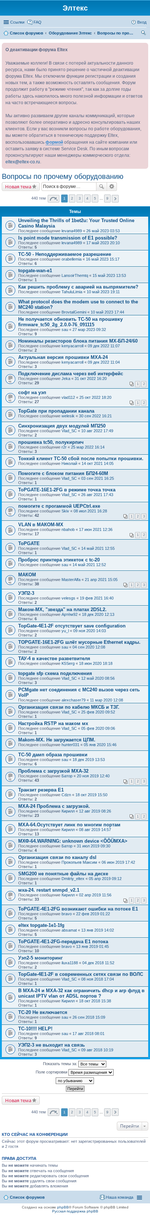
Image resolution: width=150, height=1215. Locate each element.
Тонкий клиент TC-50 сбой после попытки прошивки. (80, 458)
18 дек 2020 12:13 (98, 614)
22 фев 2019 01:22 (93, 914)
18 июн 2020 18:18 (95, 663)
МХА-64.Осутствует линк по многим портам (69, 824)
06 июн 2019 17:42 (118, 862)
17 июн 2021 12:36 (95, 529)
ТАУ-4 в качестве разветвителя (54, 658)
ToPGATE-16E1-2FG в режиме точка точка (66, 489)
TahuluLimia (72, 292)
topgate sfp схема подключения (55, 673)
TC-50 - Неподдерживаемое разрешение (64, 254)
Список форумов (27, 1197)
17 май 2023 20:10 (103, 243)
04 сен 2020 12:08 (88, 647)
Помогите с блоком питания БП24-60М (63, 473)
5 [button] (95, 198)
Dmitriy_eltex (73, 878)
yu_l (65, 631)
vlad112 (68, 397)
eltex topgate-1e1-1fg (41, 925)
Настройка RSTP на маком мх (53, 723)
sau (65, 329)
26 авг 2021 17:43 (97, 494)
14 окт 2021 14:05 (98, 463)
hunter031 (70, 744)
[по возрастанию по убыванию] (75, 1080)
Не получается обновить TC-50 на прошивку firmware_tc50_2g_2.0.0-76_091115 (70, 321)
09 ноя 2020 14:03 (89, 631)
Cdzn (66, 795)
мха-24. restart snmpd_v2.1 (48, 890)
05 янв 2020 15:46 (100, 744)
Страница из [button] (53, 198)
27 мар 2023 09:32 (89, 329)
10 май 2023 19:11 (103, 292)
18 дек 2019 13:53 (88, 759)
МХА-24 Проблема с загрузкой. (54, 806)
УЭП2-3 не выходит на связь (51, 1045)
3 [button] (80, 198)
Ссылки (17, 22)
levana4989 (72, 231)
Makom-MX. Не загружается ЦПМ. (56, 739)
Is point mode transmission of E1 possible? (67, 238)
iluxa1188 (70, 963)
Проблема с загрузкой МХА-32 (53, 771)
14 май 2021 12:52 (89, 564)
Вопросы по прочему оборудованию (62, 176)
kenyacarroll (72, 346)
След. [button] (115, 198)
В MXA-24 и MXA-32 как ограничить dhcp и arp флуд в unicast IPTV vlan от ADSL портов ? (81, 993)
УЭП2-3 (26, 593)
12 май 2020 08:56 (98, 678)
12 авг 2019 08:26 (95, 811)
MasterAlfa (71, 579)
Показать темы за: (60, 1063)
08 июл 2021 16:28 (90, 511)
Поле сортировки (52, 1072)
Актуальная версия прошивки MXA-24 (63, 357)
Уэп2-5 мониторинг (40, 958)
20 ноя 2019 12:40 (93, 776)
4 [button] (87, 198)
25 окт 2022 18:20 (95, 397)
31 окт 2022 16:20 (91, 378)
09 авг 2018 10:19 (97, 1050)
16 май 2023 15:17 (102, 259)
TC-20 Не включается (42, 1012)
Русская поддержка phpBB (75, 1211)
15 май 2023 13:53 (109, 275)
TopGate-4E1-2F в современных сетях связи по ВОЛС (80, 974)
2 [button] (72, 198)
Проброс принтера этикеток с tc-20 (59, 559)
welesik (68, 416)
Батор (67, 776)
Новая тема (18, 186)
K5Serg (68, 663)
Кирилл (68, 811)
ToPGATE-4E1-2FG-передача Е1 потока (63, 941)
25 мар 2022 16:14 (87, 447)
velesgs (68, 598)
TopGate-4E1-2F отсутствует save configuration (72, 626)
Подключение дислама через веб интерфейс (70, 373)
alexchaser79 (74, 700)
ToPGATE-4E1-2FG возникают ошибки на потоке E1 (78, 909)
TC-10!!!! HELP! (35, 1028)
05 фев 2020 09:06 (98, 728)
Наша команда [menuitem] (119, 1197)
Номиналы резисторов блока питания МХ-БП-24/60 (78, 341)
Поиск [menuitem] (144, 34)
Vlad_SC (69, 431)
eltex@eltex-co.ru (22, 161)
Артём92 (70, 614)
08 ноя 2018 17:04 (97, 979)
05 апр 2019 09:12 (105, 878)
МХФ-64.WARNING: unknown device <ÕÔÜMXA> (72, 841)
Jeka (66, 378)
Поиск (101, 186)
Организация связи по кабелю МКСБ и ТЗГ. (68, 707)
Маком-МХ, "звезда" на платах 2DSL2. (62, 609)
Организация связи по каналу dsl (57, 857)
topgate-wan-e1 (35, 270)
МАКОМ (27, 574)
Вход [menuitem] (141, 22)
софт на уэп (32, 392)
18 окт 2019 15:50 (91, 795)
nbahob (68, 529)
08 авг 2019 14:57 (95, 829)
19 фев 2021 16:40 (97, 598)
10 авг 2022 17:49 (97, 431)
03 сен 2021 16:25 (97, 478)
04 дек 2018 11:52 (98, 963)
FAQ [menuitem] (37, 22)
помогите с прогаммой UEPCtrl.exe (59, 506)
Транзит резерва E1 (41, 790)
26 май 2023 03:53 (103, 231)
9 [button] (107, 198)
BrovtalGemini (74, 312)
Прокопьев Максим (79, 862)
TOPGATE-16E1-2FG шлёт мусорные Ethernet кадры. (79, 642)
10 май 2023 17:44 (107, 312)
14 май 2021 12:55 (98, 548)
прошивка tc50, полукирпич (51, 442)
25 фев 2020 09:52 (98, 712)
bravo (67, 914)
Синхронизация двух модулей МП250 (62, 426)
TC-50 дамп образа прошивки (52, 754)
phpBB (63, 1207)
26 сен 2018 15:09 (88, 1017)
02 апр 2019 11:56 (95, 895)
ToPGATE (29, 543)
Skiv (65, 511)
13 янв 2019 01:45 (92, 946)
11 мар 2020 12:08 (106, 700)
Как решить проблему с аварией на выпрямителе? (78, 287)
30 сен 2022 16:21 (95, 416)
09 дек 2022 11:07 (104, 346)
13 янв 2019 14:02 (97, 930)
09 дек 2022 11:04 (104, 362)
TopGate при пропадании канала (56, 411)
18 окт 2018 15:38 (95, 1001)
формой (54, 142)
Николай (69, 463)
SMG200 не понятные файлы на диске (63, 873)
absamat (69, 930)
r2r (64, 447)
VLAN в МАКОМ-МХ (40, 524)
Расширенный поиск (112, 186)
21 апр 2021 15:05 (101, 579)
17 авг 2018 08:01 (88, 1033)
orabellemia (72, 259)
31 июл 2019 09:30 (93, 846)
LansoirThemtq (75, 275)
